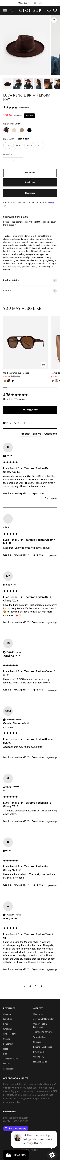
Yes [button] (29, 493)
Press (5, 1049)
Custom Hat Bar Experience (40, 1025)
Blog (5, 1054)
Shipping (37, 1042)
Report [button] (35, 493)
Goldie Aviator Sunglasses (16, 373)
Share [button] (41, 493)
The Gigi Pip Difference (43, 1032)
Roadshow (8, 1044)
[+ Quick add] (43, 365)
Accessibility (8, 1069)
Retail (5, 1024)
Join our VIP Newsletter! (43, 1019)
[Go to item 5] (48, 84)
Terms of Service (10, 1059)
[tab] (30, 434)
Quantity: (7, 154)
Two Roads (37, 3)
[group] (30, 395)
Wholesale (7, 1029)
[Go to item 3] (28, 84)
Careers (6, 1039)
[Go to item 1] (7, 84)
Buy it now (30, 193)
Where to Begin (40, 1037)
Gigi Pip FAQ (38, 1057)
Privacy (6, 1064)
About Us (7, 1014)
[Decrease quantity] (7, 161)
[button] (30, 108)
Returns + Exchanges (42, 1047)
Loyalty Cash (38, 1052)
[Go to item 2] (17, 84)
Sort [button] (6, 423)
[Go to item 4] (38, 84)
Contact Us (38, 1014)
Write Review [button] (30, 409)
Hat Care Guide (40, 1062)
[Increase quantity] (19, 161)
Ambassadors (9, 1034)
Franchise (7, 1019)
